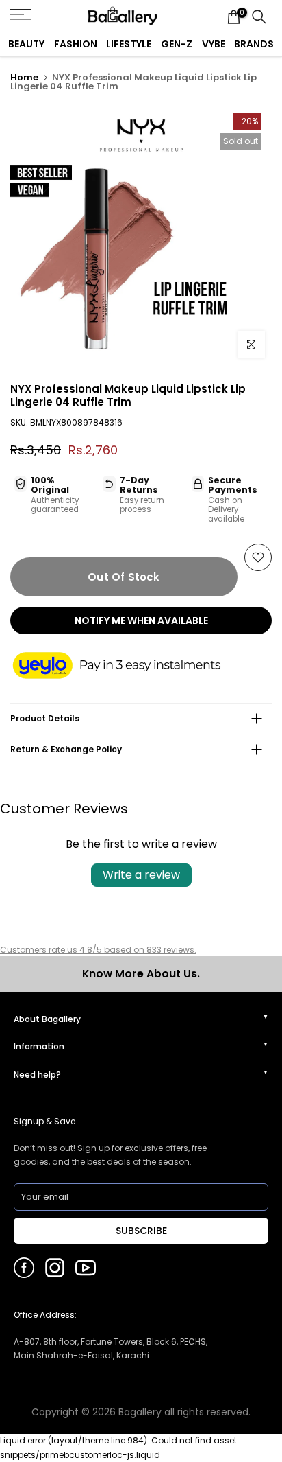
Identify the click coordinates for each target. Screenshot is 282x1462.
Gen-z (176, 44)
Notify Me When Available (141, 620)
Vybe (213, 44)
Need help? (37, 1074)
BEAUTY (26, 44)
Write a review (141, 875)
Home (24, 77)
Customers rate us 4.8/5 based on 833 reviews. (98, 949)
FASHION (75, 44)
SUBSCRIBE (141, 1231)
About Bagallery (47, 1019)
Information (39, 1046)
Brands (254, 44)
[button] (130, 666)
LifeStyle (128, 44)
